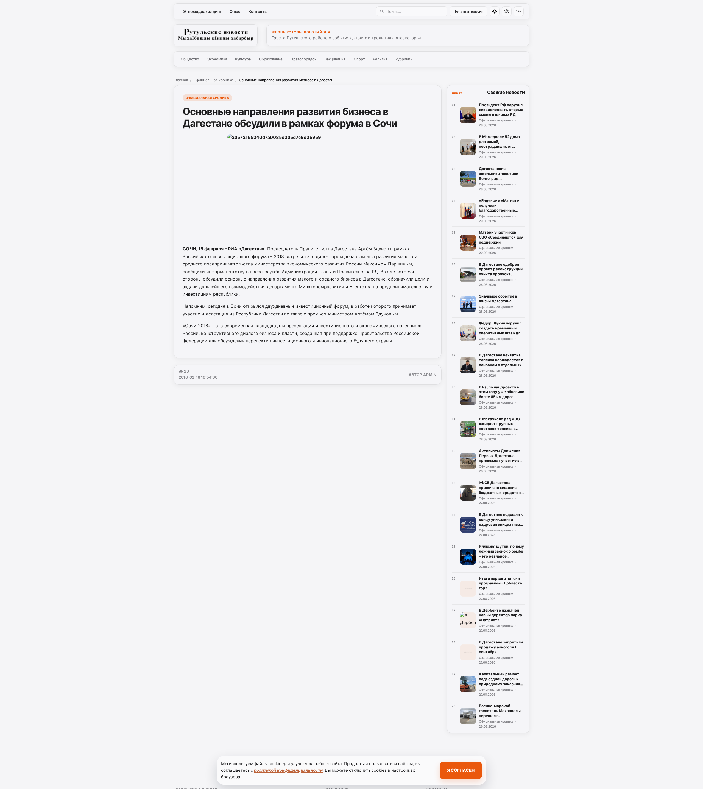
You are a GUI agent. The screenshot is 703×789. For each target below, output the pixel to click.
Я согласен (461, 770)
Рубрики (403, 59)
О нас (235, 11)
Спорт (359, 59)
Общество (190, 59)
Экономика (217, 59)
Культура (243, 59)
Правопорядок (303, 59)
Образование (271, 59)
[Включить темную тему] (495, 11)
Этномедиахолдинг (202, 11)
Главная (181, 80)
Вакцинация (334, 59)
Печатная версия (468, 11)
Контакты (258, 11)
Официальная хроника (213, 80)
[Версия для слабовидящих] (507, 11)
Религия (380, 59)
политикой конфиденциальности (288, 770)
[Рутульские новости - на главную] (216, 35)
